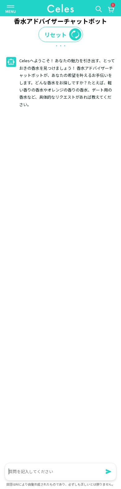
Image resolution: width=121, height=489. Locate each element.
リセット (55, 35)
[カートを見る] (110, 10)
